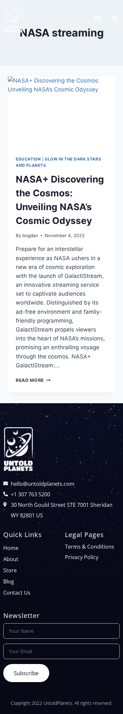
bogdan (30, 235)
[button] (98, 18)
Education (28, 159)
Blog (8, 581)
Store (10, 570)
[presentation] (61, 112)
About (10, 559)
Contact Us (17, 592)
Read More (33, 380)
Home (10, 548)
